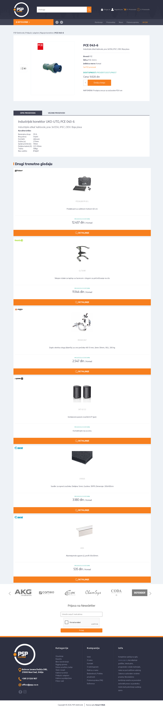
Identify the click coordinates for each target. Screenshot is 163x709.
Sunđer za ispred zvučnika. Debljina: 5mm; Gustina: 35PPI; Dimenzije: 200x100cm (82, 486)
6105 (82, 548)
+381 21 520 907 (29, 678)
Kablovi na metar (62, 673)
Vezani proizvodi (56, 113)
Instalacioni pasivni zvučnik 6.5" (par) (82, 417)
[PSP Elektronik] (21, 9)
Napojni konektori (46, 33)
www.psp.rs (122, 660)
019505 (82, 479)
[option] (23, 592)
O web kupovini (92, 667)
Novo (121, 22)
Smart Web (100, 705)
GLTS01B (82, 271)
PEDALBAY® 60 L (82, 201)
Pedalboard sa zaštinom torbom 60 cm (82, 209)
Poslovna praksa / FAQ (95, 680)
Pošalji (81, 630)
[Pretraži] (89, 10)
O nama (89, 660)
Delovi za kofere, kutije (64, 667)
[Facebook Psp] (56, 22)
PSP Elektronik (18, 33)
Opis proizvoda (27, 113)
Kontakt (90, 663)
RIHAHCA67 (82, 340)
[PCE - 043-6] (23, 68)
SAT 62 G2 (82, 409)
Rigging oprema (61, 664)
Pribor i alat (60, 681)
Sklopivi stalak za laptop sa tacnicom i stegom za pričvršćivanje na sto (82, 278)
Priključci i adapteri (32, 33)
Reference (91, 684)
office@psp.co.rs (30, 685)
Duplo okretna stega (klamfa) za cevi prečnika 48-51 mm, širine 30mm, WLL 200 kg (82, 347)
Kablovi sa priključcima (64, 678)
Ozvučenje (59, 656)
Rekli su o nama (92, 670)
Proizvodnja (110, 22)
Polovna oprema (133, 22)
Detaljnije (83, 233)
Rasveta (59, 659)
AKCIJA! (145, 22)
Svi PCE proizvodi (89, 67)
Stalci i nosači (60, 670)
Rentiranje (99, 22)
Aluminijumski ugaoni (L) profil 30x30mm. (82, 556)
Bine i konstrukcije (62, 662)
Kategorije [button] (23, 22)
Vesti (89, 657)
